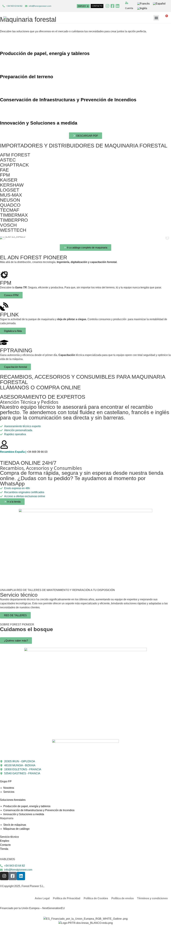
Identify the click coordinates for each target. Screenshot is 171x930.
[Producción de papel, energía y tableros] (4, 44)
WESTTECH (13, 230)
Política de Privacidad (66, 898)
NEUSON (10, 200)
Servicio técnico (9, 836)
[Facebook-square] (112, 6)
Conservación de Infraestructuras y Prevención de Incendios (68, 99)
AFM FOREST (15, 154)
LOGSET (9, 190)
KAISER (8, 180)
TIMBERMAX (14, 215)
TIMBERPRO (14, 220)
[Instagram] (107, 6)
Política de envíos (122, 898)
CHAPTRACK (14, 165)
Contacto (5, 844)
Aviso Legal (42, 898)
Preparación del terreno (26, 76)
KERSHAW (12, 185)
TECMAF (9, 210)
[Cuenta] (126, 2)
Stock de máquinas (14, 824)
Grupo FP (6, 781)
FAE (4, 170)
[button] (156, 18)
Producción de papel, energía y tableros (45, 53)
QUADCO (10, 205)
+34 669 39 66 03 (23, 451)
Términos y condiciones (152, 898)
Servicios (8, 791)
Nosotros (8, 787)
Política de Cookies (96, 898)
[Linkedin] (117, 6)
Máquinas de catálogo (16, 828)
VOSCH (8, 225)
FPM (5, 175)
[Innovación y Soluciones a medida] (4, 113)
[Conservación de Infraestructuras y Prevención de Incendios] (4, 90)
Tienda (4, 848)
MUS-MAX (11, 195)
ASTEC (8, 159)
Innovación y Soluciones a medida (38, 123)
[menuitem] (143, 3)
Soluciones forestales (13, 799)
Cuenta (129, 8)
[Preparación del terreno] (4, 67)
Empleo (4, 840)
